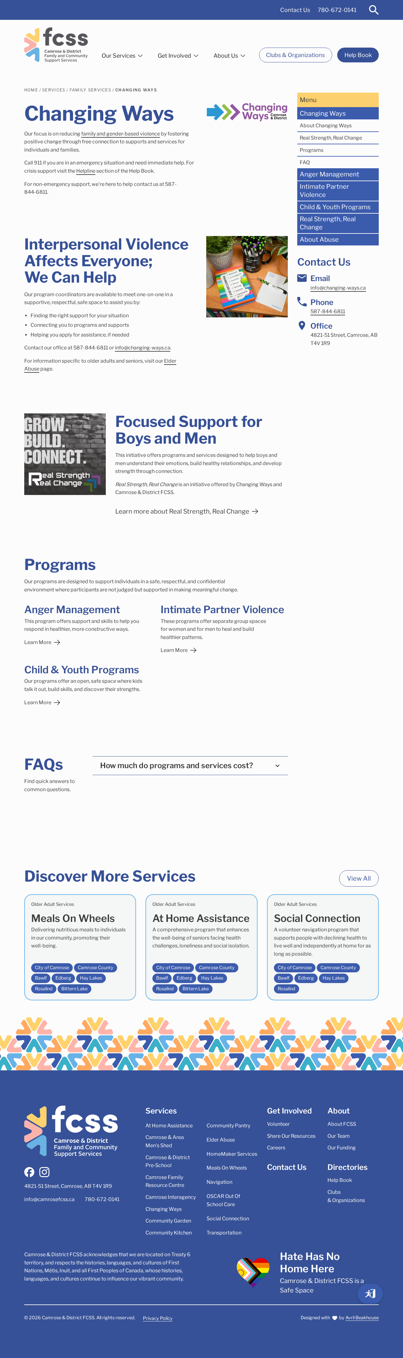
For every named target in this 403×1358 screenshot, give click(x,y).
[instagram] (44, 1172)
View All (359, 878)
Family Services (90, 90)
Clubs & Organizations (295, 55)
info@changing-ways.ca (142, 348)
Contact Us (295, 10)
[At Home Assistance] (201, 947)
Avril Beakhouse (362, 1318)
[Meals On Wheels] (80, 947)
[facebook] (29, 1172)
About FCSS (341, 1124)
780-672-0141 (337, 10)
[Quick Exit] (370, 1294)
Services (53, 90)
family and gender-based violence (120, 134)
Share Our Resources (291, 1136)
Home (31, 90)
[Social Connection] (323, 947)
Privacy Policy (158, 1318)
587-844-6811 (327, 311)
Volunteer (278, 1124)
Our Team (338, 1136)
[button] (122, 54)
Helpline (85, 171)
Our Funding (341, 1148)
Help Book (358, 55)
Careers (276, 1148)
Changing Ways (136, 90)
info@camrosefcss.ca (49, 1199)
